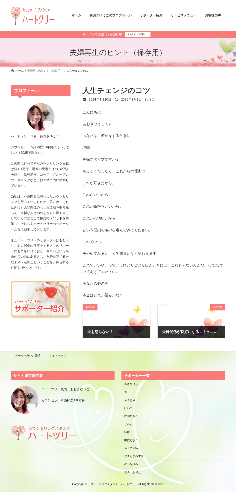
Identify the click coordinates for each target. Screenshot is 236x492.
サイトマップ (57, 355)
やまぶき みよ (133, 472)
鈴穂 (127, 432)
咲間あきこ (131, 416)
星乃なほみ (131, 464)
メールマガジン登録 (27, 355)
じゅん (128, 424)
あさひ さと (133, 384)
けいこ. (128, 408)
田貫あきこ (131, 440)
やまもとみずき (134, 456)
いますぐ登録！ (138, 34)
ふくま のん (131, 448)
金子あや (129, 400)
